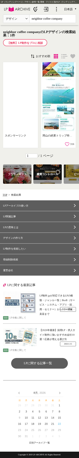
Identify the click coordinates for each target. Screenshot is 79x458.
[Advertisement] (20, 97)
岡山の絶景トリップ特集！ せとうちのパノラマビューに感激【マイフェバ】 (58, 135)
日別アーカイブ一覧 (39, 443)
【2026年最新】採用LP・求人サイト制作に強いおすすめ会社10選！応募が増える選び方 (57, 335)
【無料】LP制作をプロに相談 (25, 42)
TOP (5, 194)
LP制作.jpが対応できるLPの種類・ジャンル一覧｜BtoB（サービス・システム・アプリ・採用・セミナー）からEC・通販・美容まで (57, 300)
